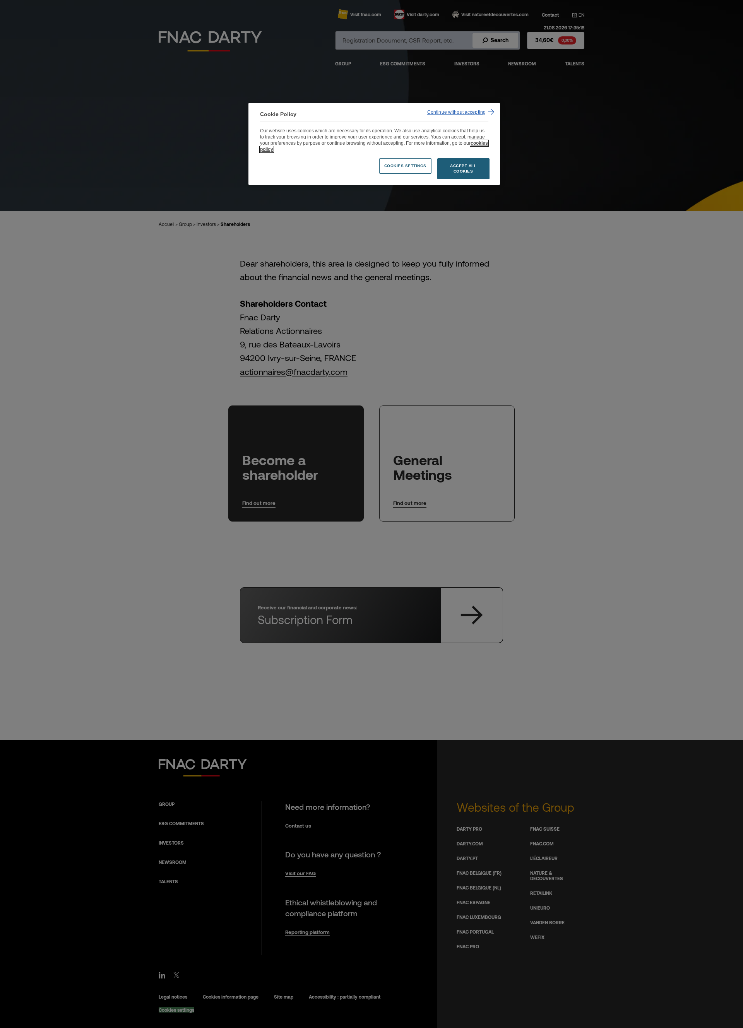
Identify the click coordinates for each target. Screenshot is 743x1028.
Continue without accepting (456, 112)
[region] (374, 144)
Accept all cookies (463, 168)
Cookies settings (405, 166)
